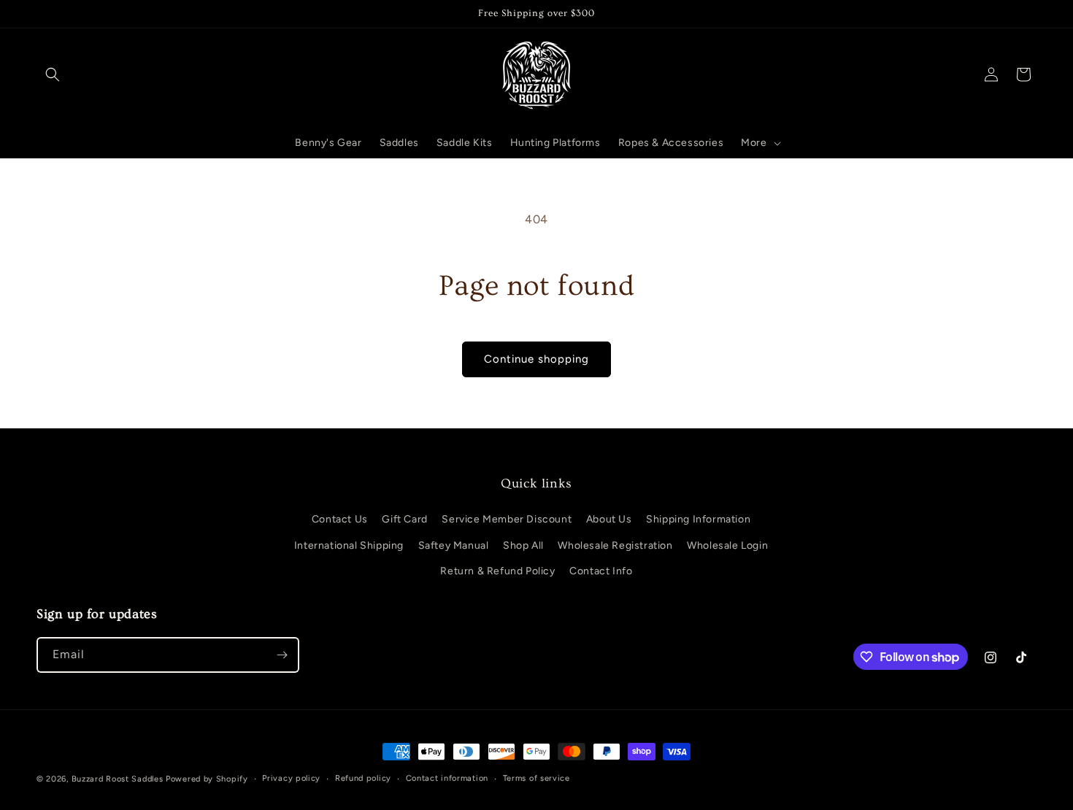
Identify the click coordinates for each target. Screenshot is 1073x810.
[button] (52, 74)
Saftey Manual (453, 545)
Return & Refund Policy (497, 571)
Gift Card (404, 519)
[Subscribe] (282, 655)
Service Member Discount (507, 519)
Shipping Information (698, 519)
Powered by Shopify (207, 779)
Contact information (447, 778)
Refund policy (363, 778)
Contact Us (340, 519)
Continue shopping (536, 359)
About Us (609, 519)
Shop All (523, 545)
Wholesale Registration (615, 545)
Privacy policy (291, 778)
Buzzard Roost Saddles (118, 779)
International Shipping (349, 545)
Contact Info (600, 571)
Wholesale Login (727, 545)
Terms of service (536, 778)
